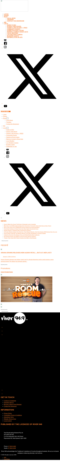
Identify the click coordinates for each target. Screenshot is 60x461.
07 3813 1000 (12, 446)
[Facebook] (5, 44)
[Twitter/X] (31, 103)
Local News (11, 18)
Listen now (5, 111)
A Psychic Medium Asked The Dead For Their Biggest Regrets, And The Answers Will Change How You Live (30, 231)
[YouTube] (5, 107)
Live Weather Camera (14, 34)
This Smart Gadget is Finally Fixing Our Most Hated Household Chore (21, 228)
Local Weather (12, 33)
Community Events (13, 29)
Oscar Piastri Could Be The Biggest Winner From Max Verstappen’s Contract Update (25, 233)
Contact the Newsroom (15, 21)
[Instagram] (5, 48)
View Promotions (7, 272)
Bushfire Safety (13, 36)
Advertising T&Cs (9, 417)
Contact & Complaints (10, 400)
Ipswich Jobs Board (14, 26)
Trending (10, 19)
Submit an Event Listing (15, 30)
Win (5, 22)
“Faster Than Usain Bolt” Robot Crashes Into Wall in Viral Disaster (20, 238)
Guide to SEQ (11, 25)
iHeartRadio (7, 459)
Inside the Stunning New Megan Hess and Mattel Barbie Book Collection (22, 235)
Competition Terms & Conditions (13, 415)
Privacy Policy (8, 413)
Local (6, 23)
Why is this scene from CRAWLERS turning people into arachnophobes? (22, 227)
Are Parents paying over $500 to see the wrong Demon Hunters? (20, 236)
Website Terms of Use (10, 419)
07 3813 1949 (12, 448)
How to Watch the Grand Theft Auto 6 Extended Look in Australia (20, 224)
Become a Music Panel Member (13, 404)
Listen (6, 14)
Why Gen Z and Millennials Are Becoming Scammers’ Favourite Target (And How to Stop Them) (27, 225)
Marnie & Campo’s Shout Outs (17, 32)
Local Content (8, 421)
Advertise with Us (9, 402)
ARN (5, 457)
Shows (6, 15)
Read (6, 16)
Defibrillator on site (14, 37)
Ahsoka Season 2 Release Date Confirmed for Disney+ (17, 230)
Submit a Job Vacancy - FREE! (17, 27)
